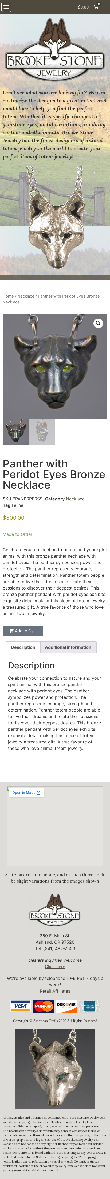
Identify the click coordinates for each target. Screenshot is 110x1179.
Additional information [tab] (68, 647)
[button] (6, 7)
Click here (55, 966)
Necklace (25, 296)
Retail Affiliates (55, 991)
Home (8, 296)
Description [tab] (23, 647)
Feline (17, 505)
